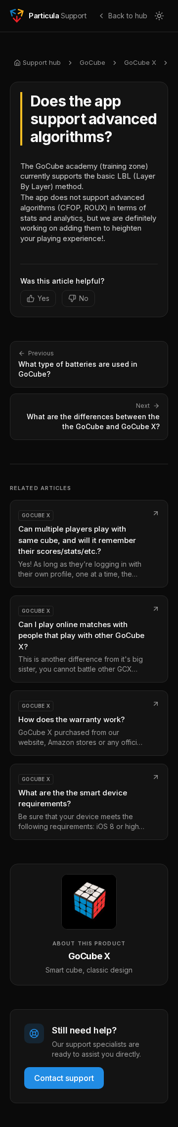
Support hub (42, 62)
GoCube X (140, 62)
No (84, 298)
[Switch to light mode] (159, 16)
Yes (43, 298)
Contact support (64, 1078)
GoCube (92, 62)
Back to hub (127, 15)
